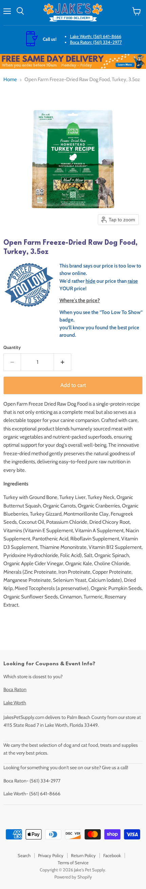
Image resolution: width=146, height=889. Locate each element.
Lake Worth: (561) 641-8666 (95, 36)
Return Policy (83, 855)
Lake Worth (14, 703)
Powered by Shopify (73, 876)
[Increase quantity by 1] (62, 362)
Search (24, 855)
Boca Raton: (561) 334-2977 (96, 42)
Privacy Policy (50, 855)
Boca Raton (14, 689)
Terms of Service (73, 862)
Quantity (12, 347)
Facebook (112, 855)
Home (10, 79)
